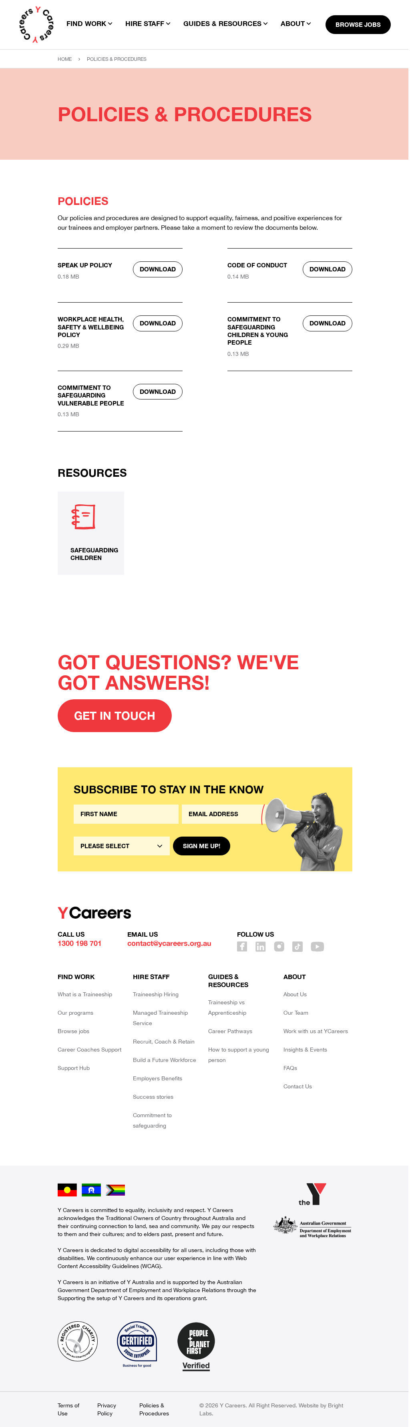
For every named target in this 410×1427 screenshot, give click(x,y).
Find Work (76, 976)
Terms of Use (68, 1409)
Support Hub (74, 1068)
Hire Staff (151, 976)
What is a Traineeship (85, 994)
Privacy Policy (106, 1409)
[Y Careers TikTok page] (297, 946)
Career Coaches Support (89, 1049)
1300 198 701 (80, 943)
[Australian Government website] (312, 1227)
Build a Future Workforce (164, 1060)
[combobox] (122, 846)
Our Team (295, 1013)
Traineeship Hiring (156, 994)
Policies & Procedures (154, 1409)
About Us (295, 994)
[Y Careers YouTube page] (317, 946)
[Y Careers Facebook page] (242, 946)
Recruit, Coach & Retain (164, 1041)
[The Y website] (312, 1194)
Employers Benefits (157, 1078)
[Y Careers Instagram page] (279, 946)
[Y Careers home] (36, 24)
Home (65, 59)
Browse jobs (73, 1031)
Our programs (75, 1013)
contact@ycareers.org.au (169, 943)
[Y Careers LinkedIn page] (260, 946)
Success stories (153, 1097)
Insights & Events (305, 1049)
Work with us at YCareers (315, 1031)
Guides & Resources (228, 980)
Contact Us (297, 1086)
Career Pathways (230, 1031)
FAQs (290, 1068)
